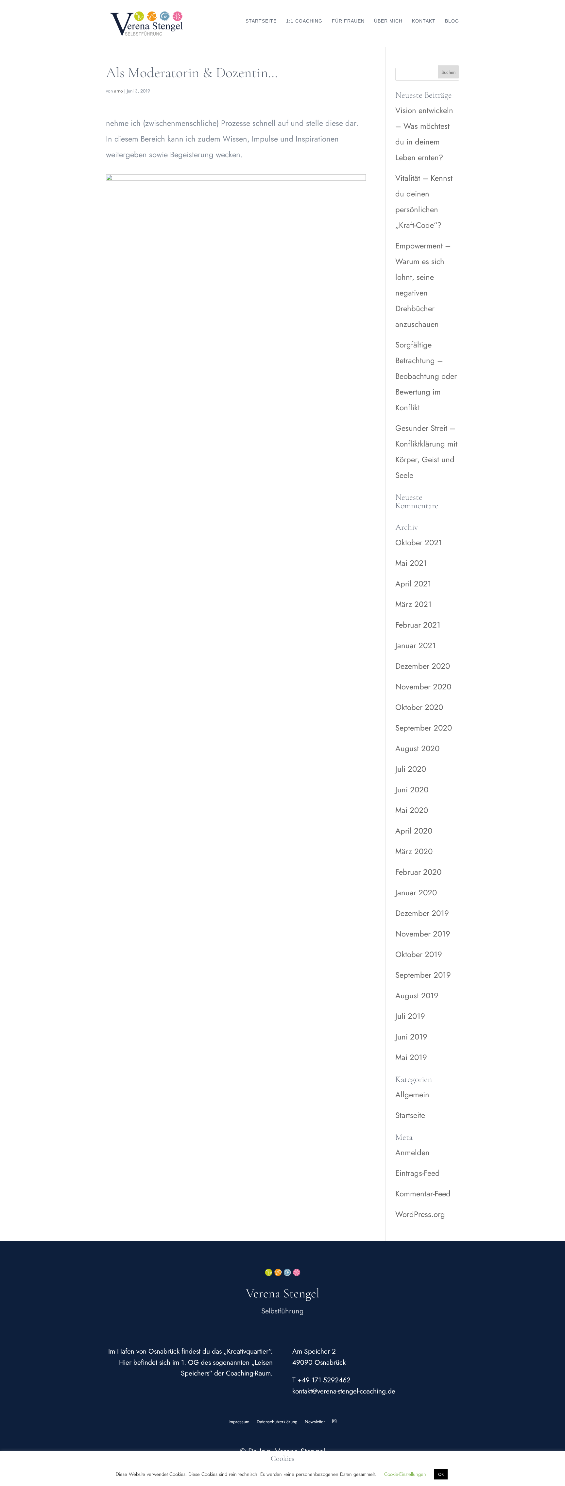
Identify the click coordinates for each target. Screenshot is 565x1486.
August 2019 (416, 995)
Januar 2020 (416, 892)
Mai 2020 (411, 810)
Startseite (261, 21)
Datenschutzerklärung (277, 1421)
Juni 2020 (411, 789)
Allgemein (412, 1094)
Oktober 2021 (418, 542)
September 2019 (423, 975)
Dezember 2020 (422, 666)
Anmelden (412, 1152)
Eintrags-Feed (417, 1173)
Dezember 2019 (422, 913)
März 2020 (414, 851)
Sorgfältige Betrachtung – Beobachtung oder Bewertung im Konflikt (426, 376)
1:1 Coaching (304, 21)
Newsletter (315, 1421)
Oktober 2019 (418, 954)
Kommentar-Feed (423, 1193)
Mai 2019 (411, 1057)
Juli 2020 (410, 769)
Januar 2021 (415, 645)
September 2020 (423, 728)
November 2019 (422, 933)
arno (118, 91)
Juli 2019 (410, 1016)
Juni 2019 (411, 1036)
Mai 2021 (411, 563)
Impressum (239, 1421)
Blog (452, 21)
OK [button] (441, 1474)
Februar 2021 (417, 625)
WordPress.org (420, 1214)
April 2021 (413, 583)
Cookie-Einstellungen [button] (405, 1474)
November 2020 (423, 686)
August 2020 (417, 748)
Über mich (388, 21)
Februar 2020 (418, 872)
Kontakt (424, 21)
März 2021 (413, 604)
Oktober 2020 (419, 707)
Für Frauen (348, 21)
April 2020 (413, 830)
